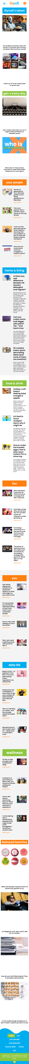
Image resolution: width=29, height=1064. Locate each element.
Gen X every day (14, 93)
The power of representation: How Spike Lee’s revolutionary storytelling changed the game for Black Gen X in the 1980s (19, 553)
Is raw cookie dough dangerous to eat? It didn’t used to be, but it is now (14, 1022)
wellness (14, 752)
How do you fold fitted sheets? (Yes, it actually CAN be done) (14, 977)
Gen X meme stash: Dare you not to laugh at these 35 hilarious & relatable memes (14, 131)
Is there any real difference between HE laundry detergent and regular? (19, 283)
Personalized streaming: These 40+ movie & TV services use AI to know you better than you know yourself (14, 47)
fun (14, 483)
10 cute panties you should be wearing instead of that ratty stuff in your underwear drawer (8, 608)
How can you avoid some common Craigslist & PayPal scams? (19, 249)
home (21, 1047)
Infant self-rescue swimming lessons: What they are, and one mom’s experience (7, 802)
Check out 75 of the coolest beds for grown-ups (14, 84)
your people (14, 182)
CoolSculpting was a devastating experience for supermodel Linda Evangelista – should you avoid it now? (7, 823)
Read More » (18, 202)
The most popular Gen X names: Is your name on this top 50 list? (20, 211)
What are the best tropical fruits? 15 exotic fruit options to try (14, 887)
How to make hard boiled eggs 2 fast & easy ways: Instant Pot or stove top (19, 451)
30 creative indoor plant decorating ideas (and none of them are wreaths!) (19, 354)
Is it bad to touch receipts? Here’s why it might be (19, 421)
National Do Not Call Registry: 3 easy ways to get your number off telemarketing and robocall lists (8, 695)
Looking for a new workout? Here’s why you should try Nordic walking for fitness (8, 782)
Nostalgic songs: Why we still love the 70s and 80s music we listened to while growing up (20, 513)
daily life (14, 665)
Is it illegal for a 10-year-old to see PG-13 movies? (14, 932)
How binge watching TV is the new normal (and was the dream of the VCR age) (19, 532)
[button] (4, 3)
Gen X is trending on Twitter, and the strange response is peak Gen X (8, 712)
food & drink (14, 383)
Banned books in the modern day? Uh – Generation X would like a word (8, 730)
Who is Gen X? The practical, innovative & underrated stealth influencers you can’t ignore (14, 169)
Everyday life (14, 1043)
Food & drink (10, 1047)
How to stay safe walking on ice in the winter (8, 623)
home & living (14, 270)
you (14, 578)
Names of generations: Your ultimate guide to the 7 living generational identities (19, 195)
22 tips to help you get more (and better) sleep (7, 762)
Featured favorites (14, 842)
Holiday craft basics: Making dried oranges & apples (19, 393)
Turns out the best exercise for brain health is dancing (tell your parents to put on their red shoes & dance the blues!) (20, 233)
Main (11, 1035)
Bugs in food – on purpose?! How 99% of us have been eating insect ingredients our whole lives (8, 676)
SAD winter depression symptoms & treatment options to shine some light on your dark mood (8, 589)
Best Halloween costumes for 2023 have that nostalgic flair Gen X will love (19, 494)
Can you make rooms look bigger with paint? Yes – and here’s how (19, 322)
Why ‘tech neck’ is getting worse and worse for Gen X (8, 642)
